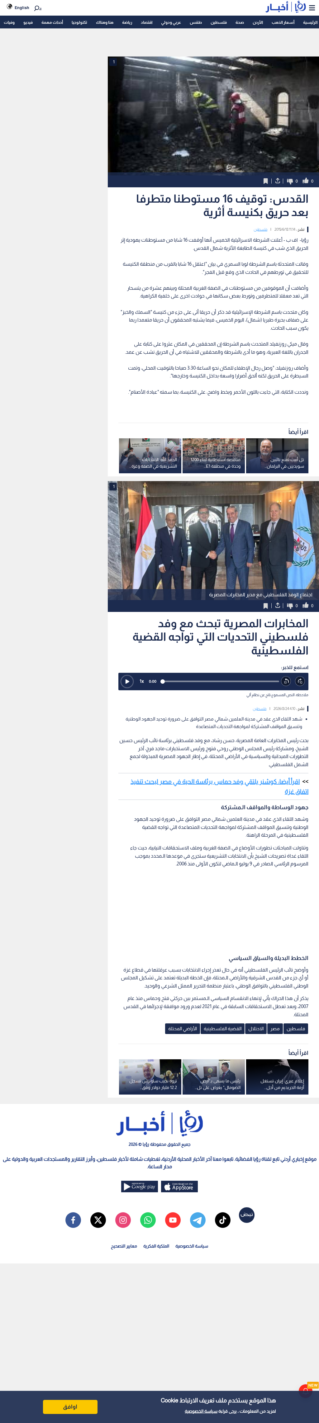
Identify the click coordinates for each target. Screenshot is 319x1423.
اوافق (70, 1407)
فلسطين (219, 22)
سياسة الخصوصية (201, 1411)
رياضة (127, 22)
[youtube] (173, 1220)
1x (142, 681)
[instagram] (123, 1220)
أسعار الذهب (283, 22)
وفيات (9, 22)
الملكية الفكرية (156, 1245)
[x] (98, 1220)
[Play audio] (127, 681)
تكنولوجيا (79, 22)
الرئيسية (310, 22)
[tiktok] (223, 1220)
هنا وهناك (104, 22)
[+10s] (300, 681)
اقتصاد (146, 22)
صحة (240, 22)
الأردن (258, 22)
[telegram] (198, 1220)
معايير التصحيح (124, 1245)
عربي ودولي (171, 22)
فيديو (28, 22)
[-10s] (286, 681)
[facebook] (73, 1220)
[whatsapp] (148, 1220)
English (22, 7)
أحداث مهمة (52, 22)
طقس (196, 22)
